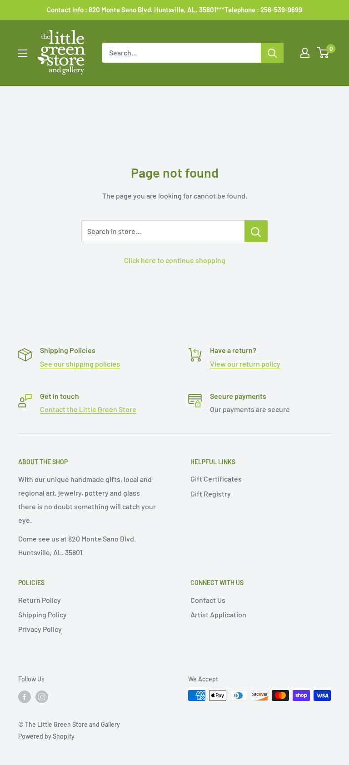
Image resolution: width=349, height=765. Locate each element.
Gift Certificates (216, 478)
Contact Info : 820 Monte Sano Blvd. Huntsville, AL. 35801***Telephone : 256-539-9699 (174, 9)
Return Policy (39, 600)
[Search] (272, 53)
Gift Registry (210, 493)
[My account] (304, 53)
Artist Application (218, 614)
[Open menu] (22, 53)
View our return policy (245, 363)
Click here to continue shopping (174, 260)
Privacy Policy (40, 629)
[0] (323, 52)
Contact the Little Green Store (88, 409)
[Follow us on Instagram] (41, 696)
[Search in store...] (256, 231)
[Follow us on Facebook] (24, 696)
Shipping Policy (42, 614)
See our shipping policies (80, 363)
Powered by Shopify (46, 736)
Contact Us (207, 600)
